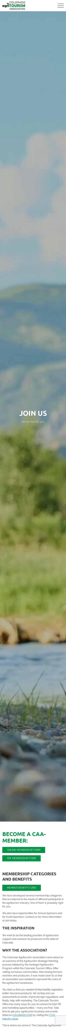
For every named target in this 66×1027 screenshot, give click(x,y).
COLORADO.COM (22, 1015)
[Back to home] (14, 5)
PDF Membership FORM (21, 858)
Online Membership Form (23, 849)
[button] (61, 5)
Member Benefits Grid (21, 887)
